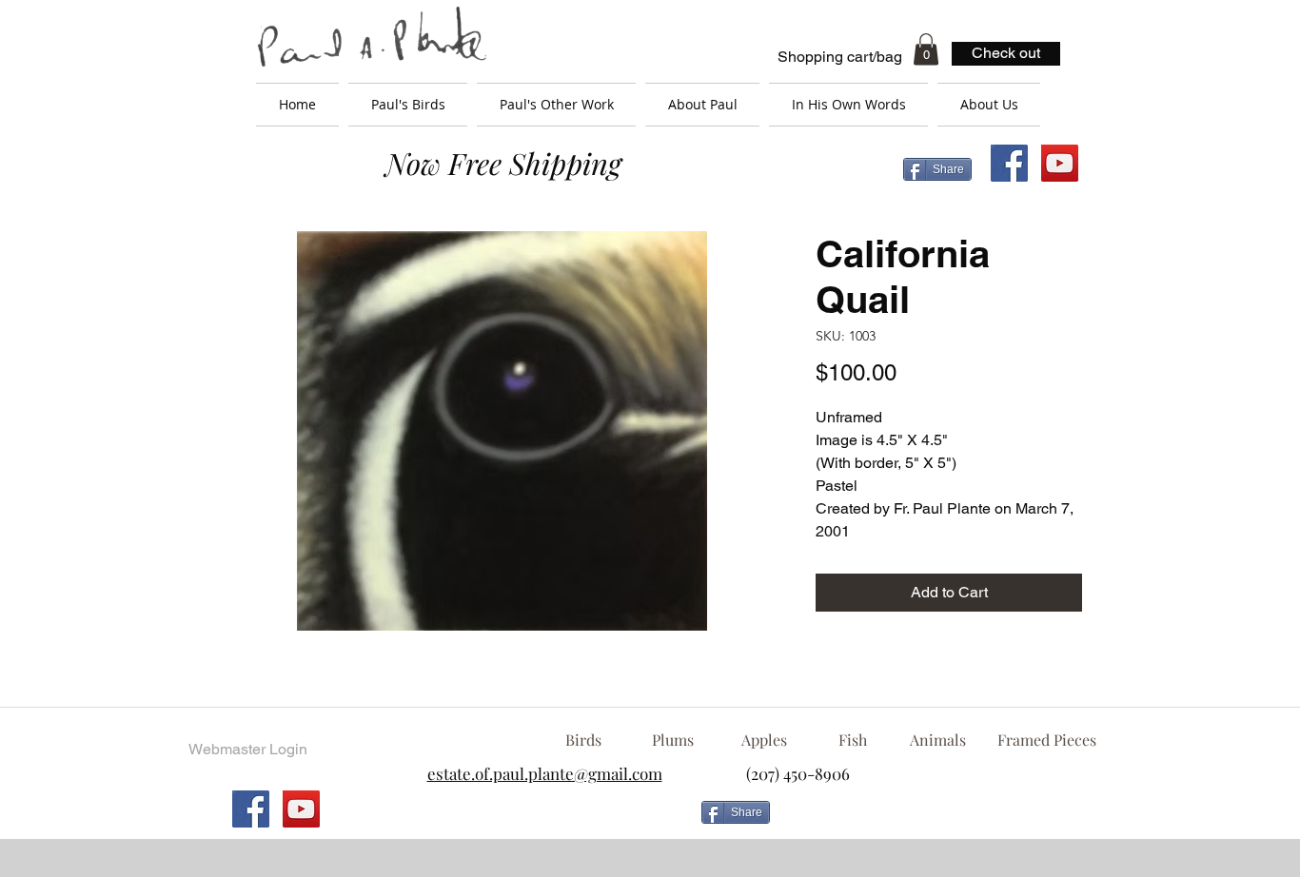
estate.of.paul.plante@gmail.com (544, 773)
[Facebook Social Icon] (1009, 163)
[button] (926, 49)
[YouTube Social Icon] (1059, 163)
